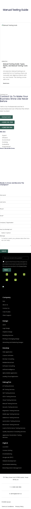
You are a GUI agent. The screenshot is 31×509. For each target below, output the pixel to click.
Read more (6, 83)
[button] (6, 117)
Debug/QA (4, 61)
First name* (3, 195)
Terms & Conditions (8, 506)
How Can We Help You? (6, 229)
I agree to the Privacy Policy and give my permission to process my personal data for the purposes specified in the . (15, 264)
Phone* (2, 209)
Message (2, 236)
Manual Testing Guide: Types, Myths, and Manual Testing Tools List (15, 66)
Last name (3, 202)
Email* (1, 215)
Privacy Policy (19, 506)
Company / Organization (6, 222)
